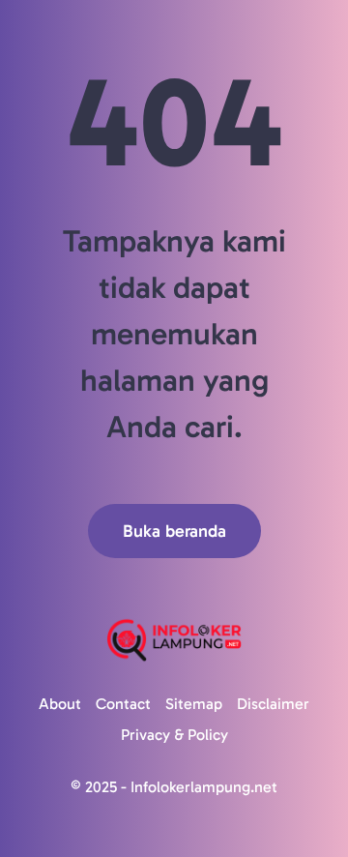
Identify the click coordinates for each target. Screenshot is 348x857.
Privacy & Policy (174, 734)
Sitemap (193, 703)
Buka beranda (174, 531)
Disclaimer (273, 703)
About (60, 703)
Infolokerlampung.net (203, 787)
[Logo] (174, 640)
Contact (123, 703)
